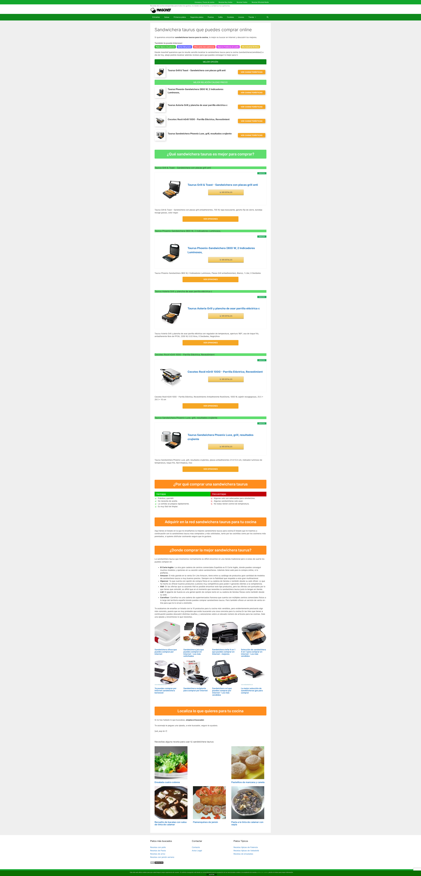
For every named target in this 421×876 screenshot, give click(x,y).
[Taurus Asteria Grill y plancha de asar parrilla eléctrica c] (171, 313)
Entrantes (156, 17)
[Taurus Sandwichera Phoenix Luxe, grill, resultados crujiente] (171, 440)
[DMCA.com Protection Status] (156, 863)
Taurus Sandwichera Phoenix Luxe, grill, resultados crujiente (220, 437)
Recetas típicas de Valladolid (246, 850)
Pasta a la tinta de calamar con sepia (247, 823)
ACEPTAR (211, 874)
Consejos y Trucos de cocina (204, 2)
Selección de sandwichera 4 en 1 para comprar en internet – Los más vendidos (253, 652)
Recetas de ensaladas (243, 854)
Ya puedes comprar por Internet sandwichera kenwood (165, 690)
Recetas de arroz (157, 854)
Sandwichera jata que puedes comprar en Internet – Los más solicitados (193, 652)
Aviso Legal (197, 850)
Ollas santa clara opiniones (204, 47)
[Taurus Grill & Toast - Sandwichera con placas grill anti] (171, 190)
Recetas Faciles (242, 2)
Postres (211, 17)
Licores (241, 17)
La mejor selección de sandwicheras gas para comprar (252, 690)
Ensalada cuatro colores (167, 782)
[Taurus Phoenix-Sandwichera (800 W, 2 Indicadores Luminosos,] (171, 253)
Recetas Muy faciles (225, 2)
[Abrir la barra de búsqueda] (267, 17)
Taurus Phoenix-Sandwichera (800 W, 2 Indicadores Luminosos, (221, 250)
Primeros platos (180, 17)
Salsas (166, 17)
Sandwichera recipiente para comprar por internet (195, 689)
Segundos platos (196, 17)
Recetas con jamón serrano (162, 857)
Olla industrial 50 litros (250, 47)
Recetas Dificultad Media (260, 2)
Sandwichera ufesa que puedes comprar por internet (166, 651)
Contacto (196, 847)
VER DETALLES (226, 192)
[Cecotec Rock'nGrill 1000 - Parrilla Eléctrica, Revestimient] (171, 376)
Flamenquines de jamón (205, 822)
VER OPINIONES (210, 219)
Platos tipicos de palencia (165, 47)
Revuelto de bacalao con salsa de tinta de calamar (170, 823)
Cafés (220, 17)
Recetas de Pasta (158, 850)
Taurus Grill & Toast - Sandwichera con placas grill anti (223, 184)
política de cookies (262, 872)
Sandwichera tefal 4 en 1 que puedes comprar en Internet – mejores (223, 651)
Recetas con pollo (158, 847)
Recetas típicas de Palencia (246, 847)
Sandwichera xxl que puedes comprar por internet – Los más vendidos (222, 691)
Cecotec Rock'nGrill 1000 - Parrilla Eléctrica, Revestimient (225, 371)
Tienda (251, 17)
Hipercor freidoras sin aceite (228, 47)
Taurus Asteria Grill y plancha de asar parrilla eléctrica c (224, 308)
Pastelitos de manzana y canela (247, 782)
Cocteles (230, 17)
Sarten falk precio (184, 47)
